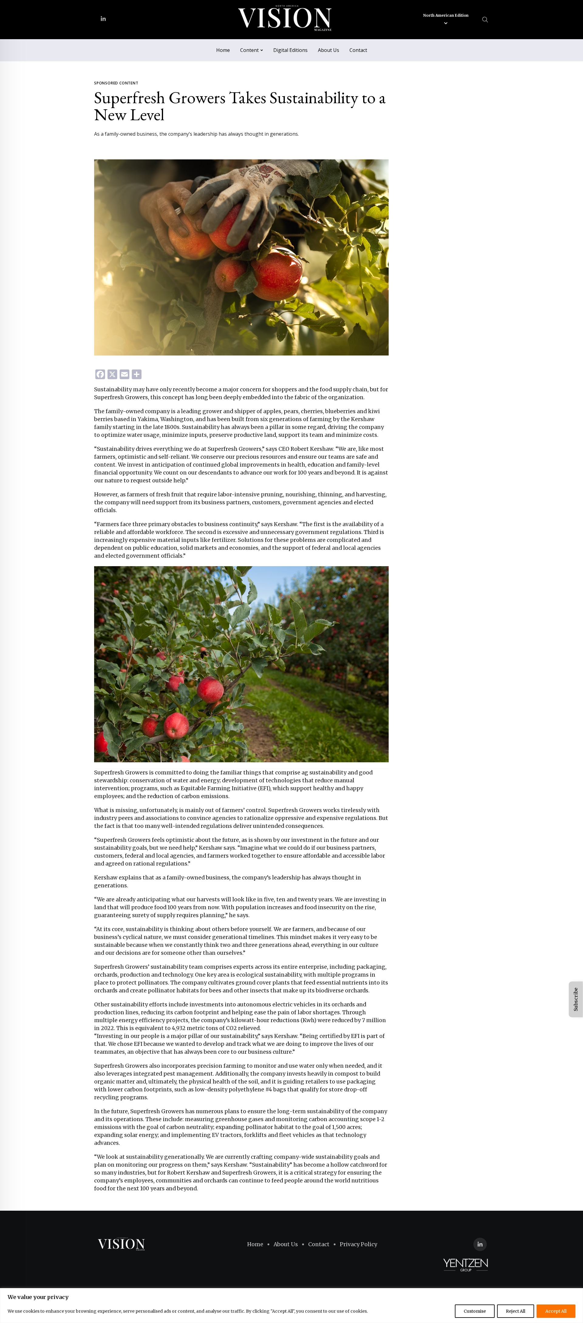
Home (223, 50)
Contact (358, 50)
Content (249, 50)
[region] (291, 1305)
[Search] (485, 19)
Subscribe (576, 999)
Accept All (556, 1311)
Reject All (515, 1311)
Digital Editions (290, 50)
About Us (328, 50)
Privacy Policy (358, 1244)
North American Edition (446, 15)
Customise (475, 1311)
